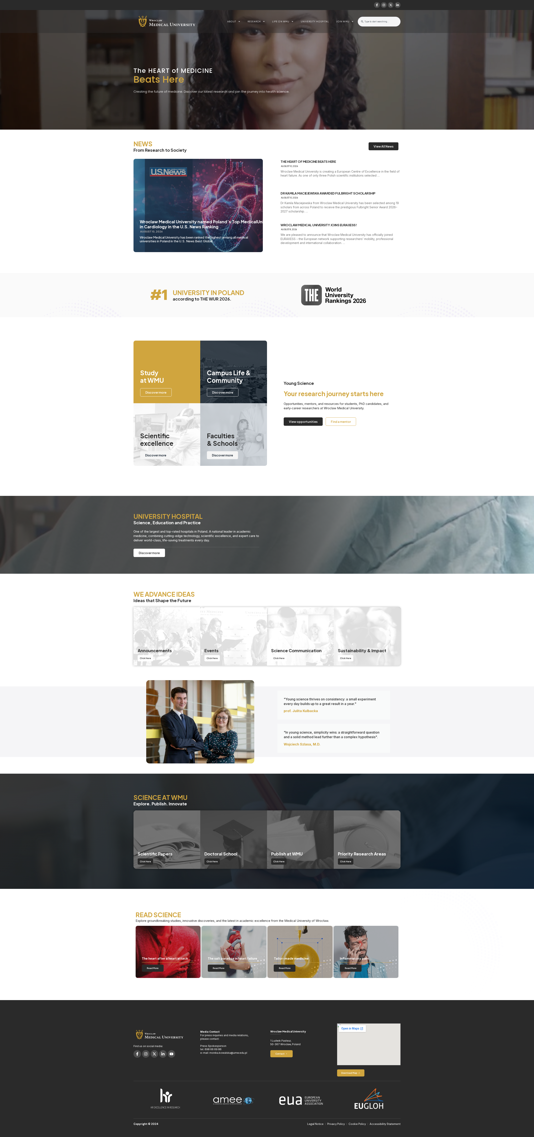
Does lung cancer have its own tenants (297, 956)
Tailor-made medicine (159, 958)
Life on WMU (280, 21)
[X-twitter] (391, 5)
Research (254, 21)
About (231, 21)
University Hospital (315, 21)
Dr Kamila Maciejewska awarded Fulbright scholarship (328, 193)
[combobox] (379, 22)
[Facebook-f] (377, 5)
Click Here (145, 658)
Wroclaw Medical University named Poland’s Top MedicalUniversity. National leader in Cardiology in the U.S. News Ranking (225, 224)
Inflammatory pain (222, 958)
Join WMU (342, 21)
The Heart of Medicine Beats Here (308, 161)
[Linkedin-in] (397, 5)
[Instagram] (384, 5)
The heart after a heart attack (363, 958)
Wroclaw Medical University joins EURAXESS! (319, 225)
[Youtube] (171, 1054)
